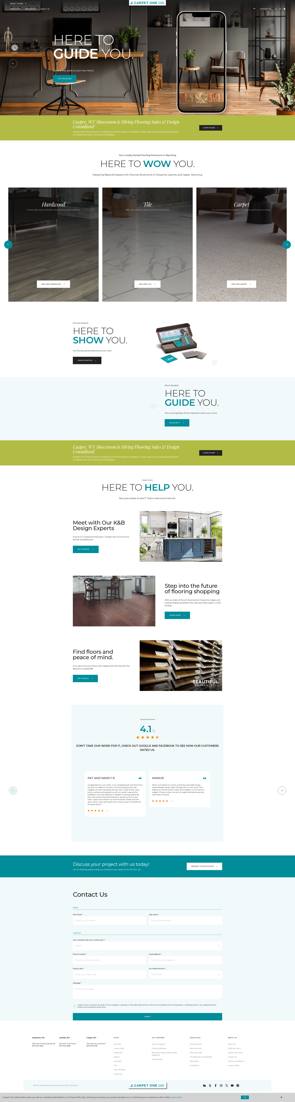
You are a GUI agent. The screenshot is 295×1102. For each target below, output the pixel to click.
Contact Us (265, 9)
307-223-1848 (64, 1046)
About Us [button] (45, 9)
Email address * (155, 954)
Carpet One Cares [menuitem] (235, 1053)
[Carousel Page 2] (148, 110)
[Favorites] (280, 9)
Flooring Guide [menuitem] (196, 1053)
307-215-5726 (91, 1046)
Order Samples (84, 360)
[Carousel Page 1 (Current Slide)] (144, 110)
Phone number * (79, 954)
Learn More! (209, 128)
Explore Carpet (239, 284)
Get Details (83, 678)
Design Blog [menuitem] (157, 1059)
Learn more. (176, 1097)
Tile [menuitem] (115, 1065)
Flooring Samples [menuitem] (159, 1048)
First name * (78, 914)
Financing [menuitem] (118, 1074)
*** (254, 9)
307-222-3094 (37, 1046)
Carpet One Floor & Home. (51, 1085)
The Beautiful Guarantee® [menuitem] (201, 1057)
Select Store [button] (16, 4)
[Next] (282, 63)
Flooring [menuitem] (117, 1044)
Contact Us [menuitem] (232, 1057)
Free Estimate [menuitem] (119, 1070)
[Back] (13, 63)
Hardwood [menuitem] (118, 1053)
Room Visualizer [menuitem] (158, 1044)
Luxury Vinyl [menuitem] (119, 1048)
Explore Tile (145, 284)
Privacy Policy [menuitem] (233, 1065)
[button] (276, 9)
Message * (77, 983)
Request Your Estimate (202, 866)
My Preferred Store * (157, 968)
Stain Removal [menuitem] (196, 1044)
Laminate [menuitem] (118, 1061)
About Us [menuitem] (232, 1044)
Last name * (153, 914)
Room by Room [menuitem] (234, 1048)
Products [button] (15, 9)
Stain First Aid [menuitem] (195, 1048)
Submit (147, 1017)
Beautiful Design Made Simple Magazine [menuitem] (164, 1054)
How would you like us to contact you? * (89, 940)
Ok (245, 1097)
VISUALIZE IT (174, 423)
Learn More (147, 82)
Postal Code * (78, 968)
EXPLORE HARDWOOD (51, 284)
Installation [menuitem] (194, 1065)
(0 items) (284, 9)
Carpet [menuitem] (116, 1057)
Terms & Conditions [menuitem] (236, 1061)
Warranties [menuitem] (194, 1061)
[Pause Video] (214, 362)
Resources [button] (30, 9)
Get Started (83, 549)
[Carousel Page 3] (151, 110)
